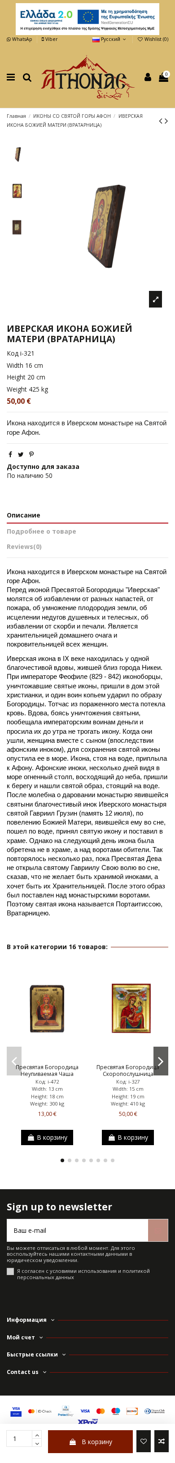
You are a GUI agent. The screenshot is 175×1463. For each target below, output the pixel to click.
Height (16, 377)
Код (12, 353)
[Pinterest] (31, 454)
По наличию (25, 475)
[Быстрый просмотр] (59, 1057)
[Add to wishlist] (143, 1441)
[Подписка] (158, 1230)
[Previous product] (162, 120)
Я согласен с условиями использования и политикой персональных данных (83, 1274)
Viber (50, 39)
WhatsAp (22, 39)
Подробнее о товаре (41, 531)
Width (15, 365)
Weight (17, 389)
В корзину (97, 1441)
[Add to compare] (161, 1441)
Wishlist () (155, 39)
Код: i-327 (128, 1081)
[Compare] (47, 1057)
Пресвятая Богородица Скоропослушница (127, 1070)
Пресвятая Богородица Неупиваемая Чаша (47, 1070)
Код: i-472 (47, 1081)
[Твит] (21, 454)
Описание (23, 515)
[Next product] (166, 120)
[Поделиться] (10, 454)
